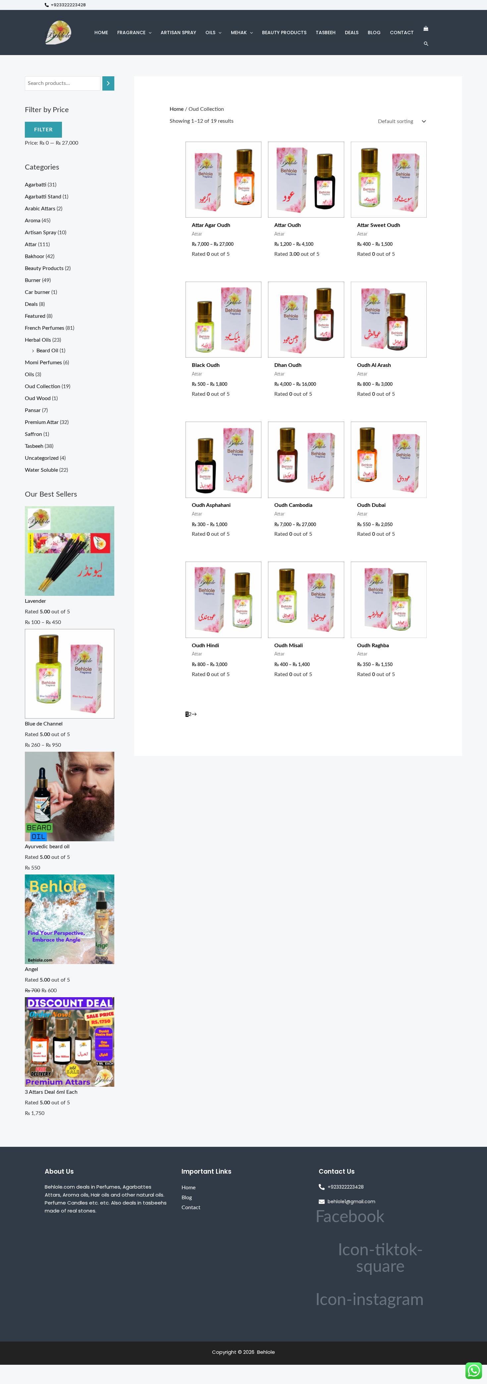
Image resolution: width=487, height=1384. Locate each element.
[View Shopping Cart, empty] (425, 29)
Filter (43, 129)
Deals (31, 304)
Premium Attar (42, 422)
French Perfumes (44, 328)
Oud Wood (38, 398)
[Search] (108, 83)
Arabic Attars (40, 208)
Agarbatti (35, 184)
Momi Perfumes (43, 362)
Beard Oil (47, 350)
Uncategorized (42, 458)
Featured (35, 316)
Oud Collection (42, 386)
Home (177, 109)
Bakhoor (34, 256)
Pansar (33, 410)
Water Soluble (41, 470)
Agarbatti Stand (43, 196)
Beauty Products (44, 268)
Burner (33, 280)
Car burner (37, 292)
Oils (29, 374)
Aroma (32, 220)
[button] (148, 32)
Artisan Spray (40, 232)
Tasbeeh (34, 446)
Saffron (33, 434)
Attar (31, 244)
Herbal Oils (38, 340)
